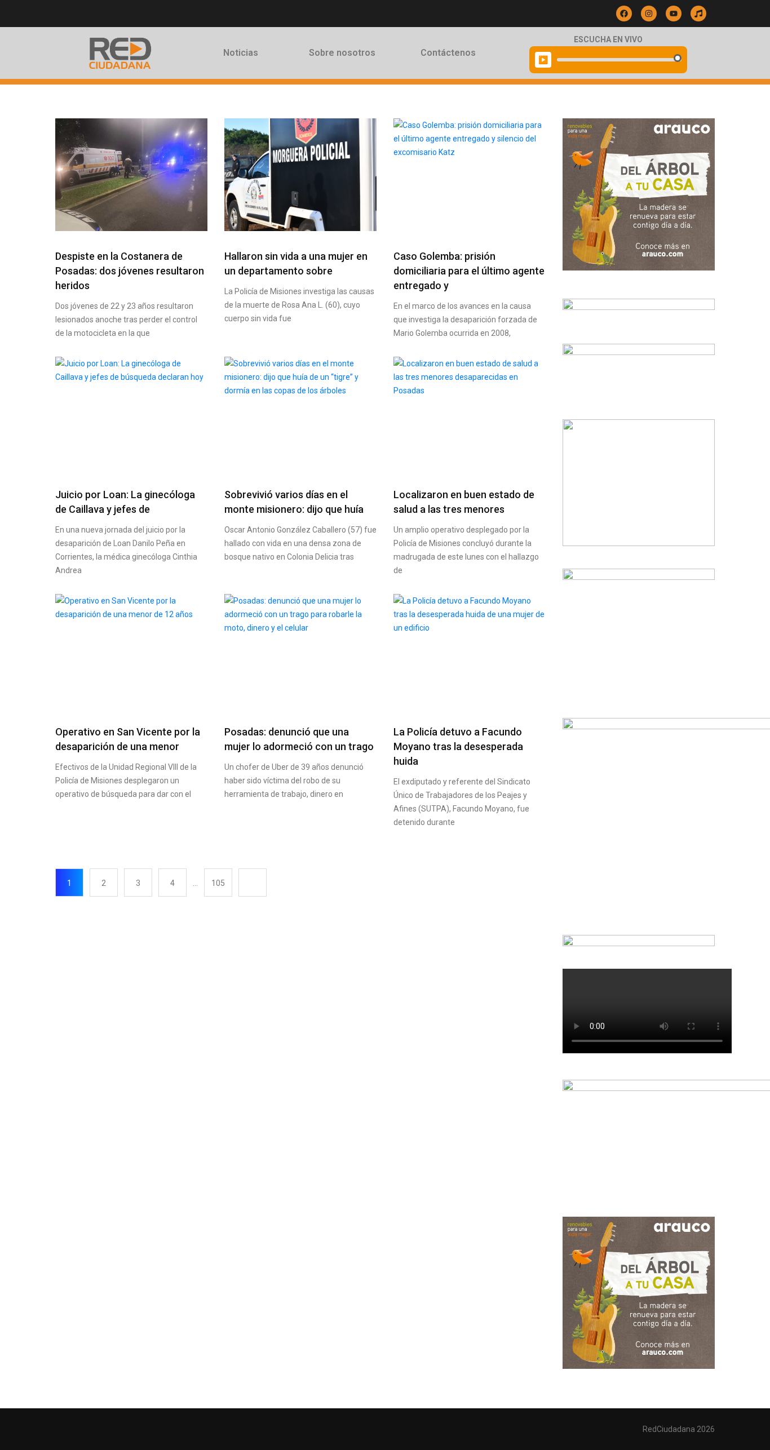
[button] (243, 53)
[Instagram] (649, 13)
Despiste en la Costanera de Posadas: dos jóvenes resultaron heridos (129, 270)
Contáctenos (448, 52)
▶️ (543, 59)
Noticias (240, 52)
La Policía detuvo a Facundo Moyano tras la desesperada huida (458, 746)
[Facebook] (624, 13)
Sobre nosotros (342, 52)
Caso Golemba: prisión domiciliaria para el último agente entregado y (469, 270)
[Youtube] (674, 13)
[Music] (698, 13)
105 (218, 883)
